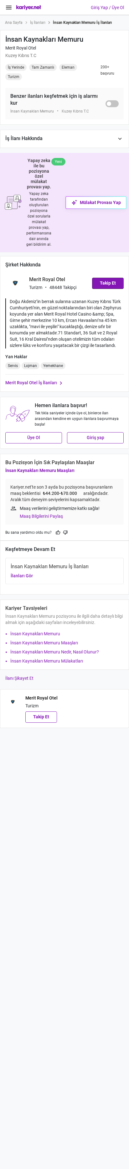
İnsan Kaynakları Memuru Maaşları (40, 470)
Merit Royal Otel (20, 47)
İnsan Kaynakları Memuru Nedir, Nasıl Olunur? (54, 651)
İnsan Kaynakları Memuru (35, 633)
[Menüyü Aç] (9, 7)
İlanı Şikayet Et (19, 678)
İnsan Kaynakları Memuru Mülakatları (46, 660)
